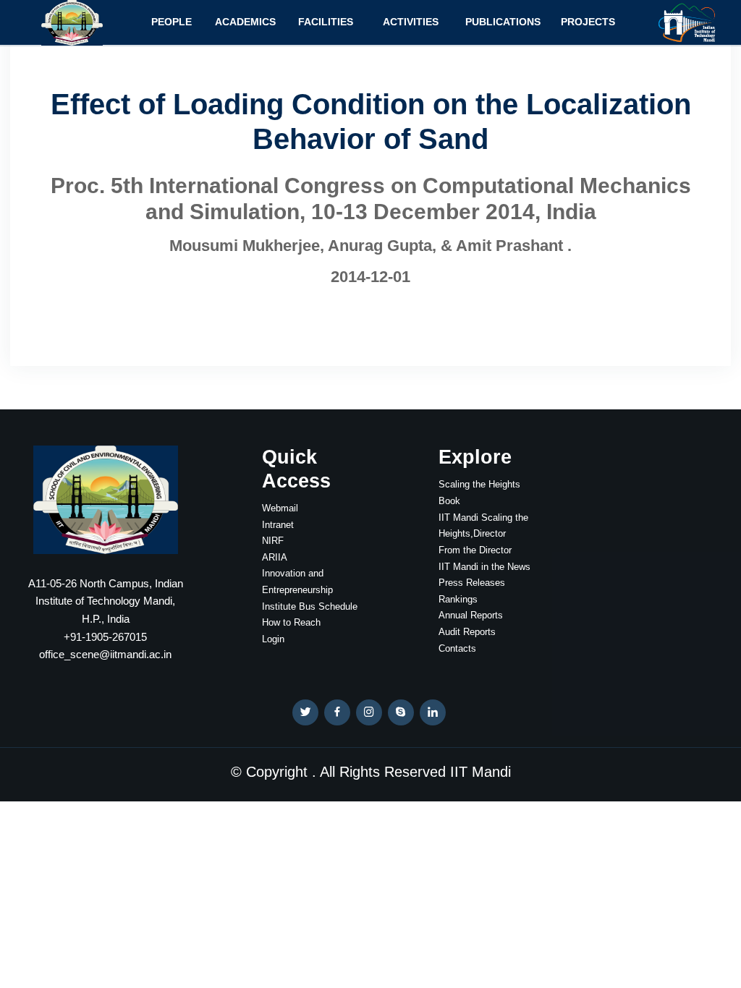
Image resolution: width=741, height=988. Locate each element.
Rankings (458, 599)
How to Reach (291, 622)
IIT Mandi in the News (484, 566)
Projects (588, 21)
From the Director (475, 550)
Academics (245, 21)
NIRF (273, 540)
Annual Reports (471, 615)
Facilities (325, 21)
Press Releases (472, 582)
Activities (411, 21)
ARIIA (274, 557)
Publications (503, 21)
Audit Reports (467, 631)
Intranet (278, 524)
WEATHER (635, 500)
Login (273, 639)
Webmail (280, 508)
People (171, 21)
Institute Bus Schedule (309, 606)
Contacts (457, 648)
